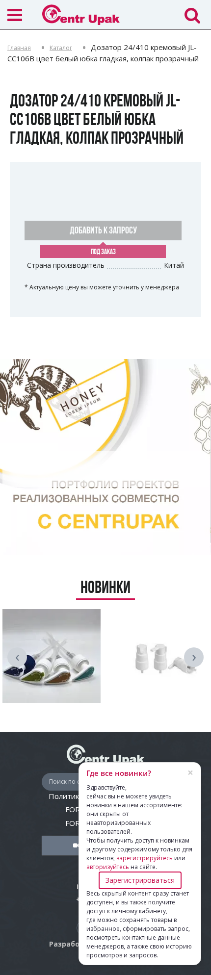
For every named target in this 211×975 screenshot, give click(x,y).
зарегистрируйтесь (144, 858)
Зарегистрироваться (140, 880)
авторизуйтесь (107, 867)
